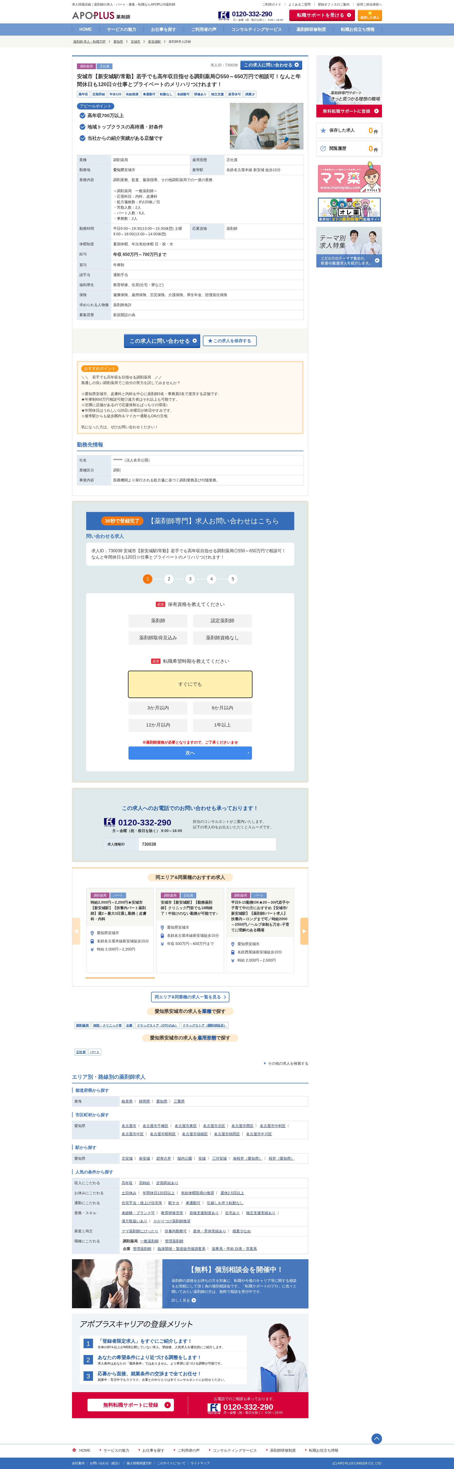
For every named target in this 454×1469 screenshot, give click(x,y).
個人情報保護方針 (139, 1463)
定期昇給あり (167, 1183)
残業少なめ (242, 1231)
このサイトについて (171, 1463)
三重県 (179, 1101)
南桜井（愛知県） (247, 1158)
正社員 (81, 1052)
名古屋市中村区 (273, 1126)
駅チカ (173, 1203)
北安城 (127, 1158)
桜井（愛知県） (282, 1158)
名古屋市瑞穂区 (195, 1134)
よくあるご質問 (299, 4)
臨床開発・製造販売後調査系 (181, 1249)
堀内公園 (184, 1158)
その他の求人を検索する (288, 1063)
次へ (190, 752)
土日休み (129, 1193)
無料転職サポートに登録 (130, 1405)
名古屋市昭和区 (163, 1134)
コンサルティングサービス (256, 29)
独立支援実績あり (261, 1213)
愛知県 (118, 41)
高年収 (127, 1183)
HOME (85, 29)
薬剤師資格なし (222, 637)
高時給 (144, 1183)
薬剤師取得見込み (158, 637)
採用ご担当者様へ (369, 4)
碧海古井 (163, 1158)
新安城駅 (154, 41)
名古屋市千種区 (155, 1126)
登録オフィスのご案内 (333, 4)
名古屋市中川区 (259, 1134)
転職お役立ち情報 (358, 29)
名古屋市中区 (133, 1134)
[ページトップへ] (377, 1438)
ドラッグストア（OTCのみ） (157, 1025)
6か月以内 (222, 707)
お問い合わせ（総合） (105, 1463)
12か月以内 (158, 725)
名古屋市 (129, 1126)
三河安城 (219, 1158)
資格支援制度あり (204, 1213)
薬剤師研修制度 (311, 29)
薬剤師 (158, 620)
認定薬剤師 (222, 620)
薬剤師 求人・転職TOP (89, 41)
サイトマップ (200, 1463)
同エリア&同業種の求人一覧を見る (188, 997)
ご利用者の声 (203, 29)
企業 (129, 1025)
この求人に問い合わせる (268, 65)
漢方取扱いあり (134, 1221)
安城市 (135, 41)
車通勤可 (193, 1203)
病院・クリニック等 (107, 1025)
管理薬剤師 (174, 1241)
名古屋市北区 (214, 1126)
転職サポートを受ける (320, 15)
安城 (202, 1158)
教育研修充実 (172, 1213)
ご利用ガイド (271, 4)
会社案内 (78, 1463)
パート (95, 1052)
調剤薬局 (82, 1025)
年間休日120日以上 (159, 1193)
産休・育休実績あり (209, 1231)
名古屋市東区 (186, 1126)
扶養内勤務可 (176, 1231)
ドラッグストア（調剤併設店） (205, 1025)
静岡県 (144, 1101)
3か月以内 (158, 707)
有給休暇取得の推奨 (197, 1193)
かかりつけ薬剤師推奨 (172, 1221)
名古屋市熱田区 (227, 1134)
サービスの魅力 (121, 29)
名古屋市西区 (242, 1126)
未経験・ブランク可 (138, 1213)
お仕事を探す (163, 29)
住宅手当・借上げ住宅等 (142, 1203)
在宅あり (232, 1213)
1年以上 (222, 725)
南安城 (144, 1158)
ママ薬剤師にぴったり (140, 1231)
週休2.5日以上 (232, 1193)
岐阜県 (127, 1101)
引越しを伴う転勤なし (225, 1203)
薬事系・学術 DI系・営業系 (234, 1249)
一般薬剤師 (149, 1241)
